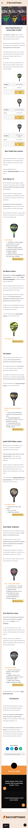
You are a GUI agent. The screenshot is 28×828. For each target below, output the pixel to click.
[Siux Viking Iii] (14, 230)
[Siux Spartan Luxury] (14, 658)
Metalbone (5, 623)
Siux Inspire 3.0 (9, 338)
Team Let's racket (14, 771)
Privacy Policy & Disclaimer (18, 822)
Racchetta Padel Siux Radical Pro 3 (13, 409)
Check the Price (20, 92)
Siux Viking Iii (8, 240)
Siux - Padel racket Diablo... (13, 583)
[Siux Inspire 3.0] (14, 329)
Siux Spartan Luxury (10, 667)
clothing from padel (13, 171)
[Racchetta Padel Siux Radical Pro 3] (14, 398)
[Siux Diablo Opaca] (14, 495)
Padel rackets (7, 8)
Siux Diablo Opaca (10, 504)
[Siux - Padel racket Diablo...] (14, 574)
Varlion (13, 621)
